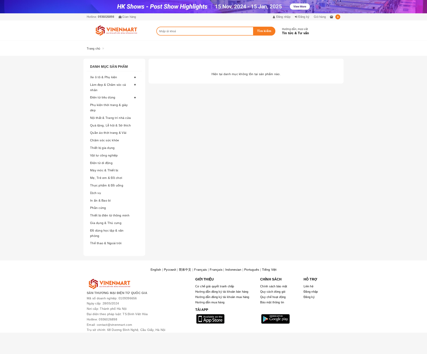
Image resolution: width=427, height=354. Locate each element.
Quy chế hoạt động (273, 297)
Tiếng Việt (269, 269)
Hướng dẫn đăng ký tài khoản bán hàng (221, 291)
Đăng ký (309, 297)
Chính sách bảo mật (273, 286)
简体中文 (185, 269)
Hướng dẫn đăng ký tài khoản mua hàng (222, 297)
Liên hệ (308, 286)
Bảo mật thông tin (272, 302)
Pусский (170, 269)
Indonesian (233, 269)
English (156, 269)
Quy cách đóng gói (272, 291)
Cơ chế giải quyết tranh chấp (214, 286)
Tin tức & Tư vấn (295, 33)
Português (251, 269)
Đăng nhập (311, 291)
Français (200, 269)
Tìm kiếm (264, 31)
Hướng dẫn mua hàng (210, 302)
